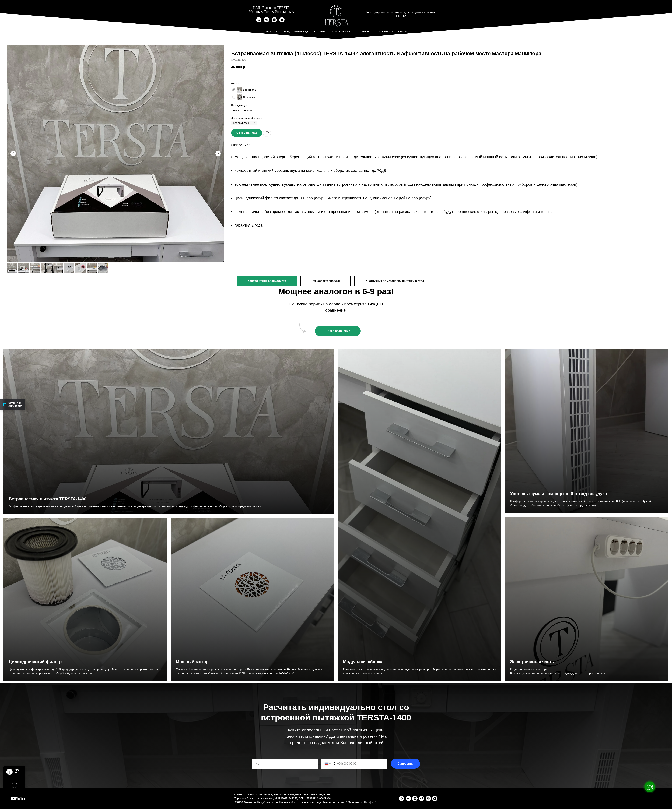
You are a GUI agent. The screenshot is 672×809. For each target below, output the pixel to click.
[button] (246, 133)
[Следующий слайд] (218, 153)
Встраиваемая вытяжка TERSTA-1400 (47, 499)
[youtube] (282, 21)
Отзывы (320, 31)
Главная (271, 31)
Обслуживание (344, 31)
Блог (366, 31)
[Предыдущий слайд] (13, 153)
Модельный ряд (296, 31)
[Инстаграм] (274, 21)
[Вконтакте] (266, 21)
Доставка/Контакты (392, 31)
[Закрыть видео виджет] (25, 766)
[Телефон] (258, 21)
